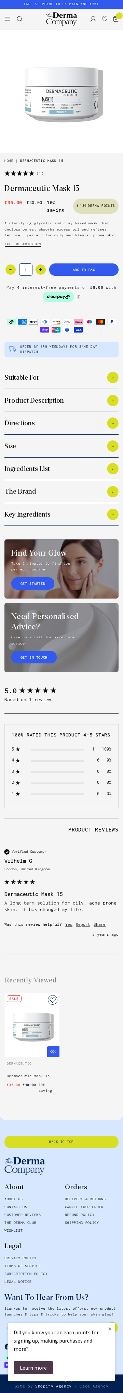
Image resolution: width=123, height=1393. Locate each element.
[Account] (91, 19)
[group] (61, 691)
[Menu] (9, 19)
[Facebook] (7, 1346)
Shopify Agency (53, 1386)
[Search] (22, 19)
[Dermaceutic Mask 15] (61, 91)
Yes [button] (68, 924)
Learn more (33, 1367)
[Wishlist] (102, 19)
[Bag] (114, 19)
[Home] (61, 19)
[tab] (93, 830)
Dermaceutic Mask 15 (41, 161)
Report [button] (83, 924)
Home (9, 161)
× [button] (109, 1328)
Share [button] (100, 924)
